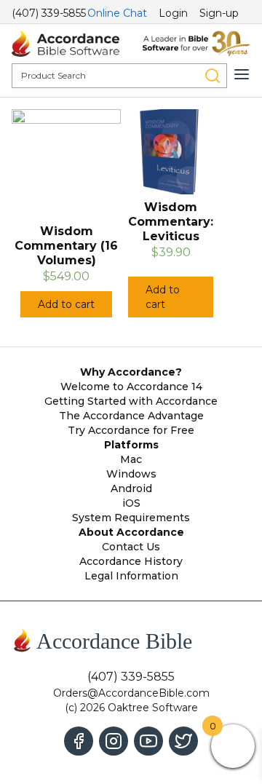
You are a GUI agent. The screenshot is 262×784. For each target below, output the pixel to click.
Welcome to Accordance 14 (131, 386)
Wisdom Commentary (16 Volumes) (66, 245)
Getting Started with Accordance (131, 401)
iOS (131, 503)
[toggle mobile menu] (241, 74)
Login (173, 13)
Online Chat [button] (117, 13)
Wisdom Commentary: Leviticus (170, 221)
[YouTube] (148, 741)
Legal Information (131, 575)
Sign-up (219, 13)
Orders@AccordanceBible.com (131, 693)
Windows (131, 473)
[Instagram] (113, 741)
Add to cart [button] (66, 304)
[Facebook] (78, 741)
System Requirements (131, 517)
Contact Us (131, 546)
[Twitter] (183, 741)
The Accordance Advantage (131, 415)
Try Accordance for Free (131, 430)
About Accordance (131, 532)
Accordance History (131, 561)
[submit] (212, 75)
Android (131, 488)
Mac (131, 459)
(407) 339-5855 (49, 13)
